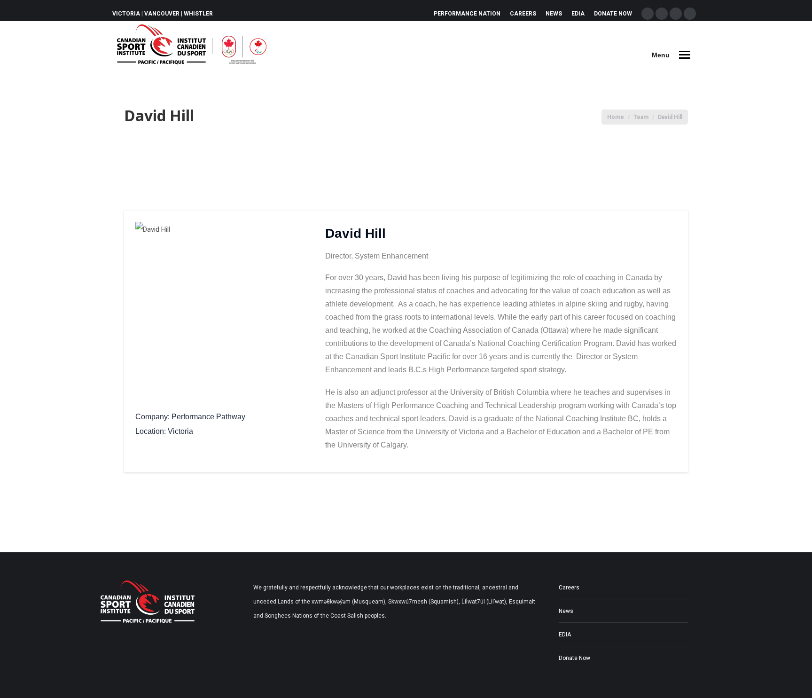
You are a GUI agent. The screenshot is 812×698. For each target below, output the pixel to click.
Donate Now (574, 658)
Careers (569, 587)
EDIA (565, 634)
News (566, 611)
